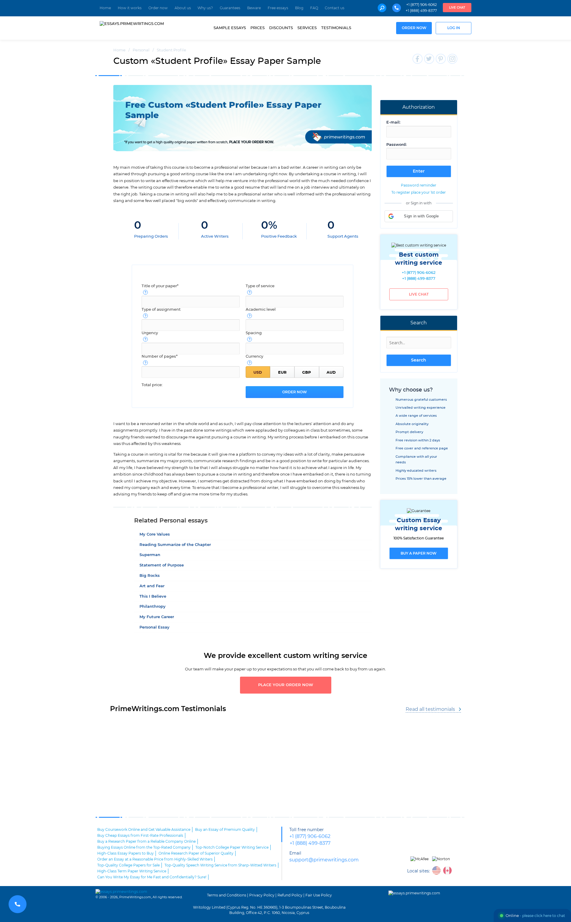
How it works (130, 8)
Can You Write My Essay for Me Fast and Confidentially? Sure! (151, 877)
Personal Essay (154, 627)
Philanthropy (152, 607)
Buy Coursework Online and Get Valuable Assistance (143, 829)
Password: (396, 145)
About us (183, 8)
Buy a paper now (419, 553)
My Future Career (156, 617)
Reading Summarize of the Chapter (175, 545)
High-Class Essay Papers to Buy (125, 853)
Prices (257, 28)
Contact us (334, 8)
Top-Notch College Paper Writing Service (232, 847)
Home (105, 8)
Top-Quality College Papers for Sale (128, 865)
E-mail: (393, 122)
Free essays (278, 8)
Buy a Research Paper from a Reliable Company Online (146, 841)
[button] (419, 216)
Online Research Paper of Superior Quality (196, 853)
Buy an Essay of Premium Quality (225, 829)
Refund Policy (289, 895)
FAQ (314, 8)
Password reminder (418, 185)
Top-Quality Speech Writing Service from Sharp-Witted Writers (220, 865)
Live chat (457, 7)
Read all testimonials (430, 709)
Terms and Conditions (226, 895)
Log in (453, 28)
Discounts (281, 28)
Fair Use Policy (318, 895)
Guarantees (230, 8)
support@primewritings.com (324, 860)
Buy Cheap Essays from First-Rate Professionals (140, 835)
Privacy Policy (261, 895)
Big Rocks (149, 576)
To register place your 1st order (418, 192)
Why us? (205, 8)
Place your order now (285, 685)
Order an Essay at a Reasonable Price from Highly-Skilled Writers (155, 859)
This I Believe (152, 597)
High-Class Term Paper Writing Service (131, 871)
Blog (299, 8)
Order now (158, 8)
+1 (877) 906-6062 (421, 5)
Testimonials (336, 28)
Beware (254, 8)
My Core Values (154, 534)
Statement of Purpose (161, 565)
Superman (149, 555)
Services (307, 28)
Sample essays (230, 28)
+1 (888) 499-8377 (421, 10)
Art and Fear (151, 586)
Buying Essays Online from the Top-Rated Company (144, 847)
